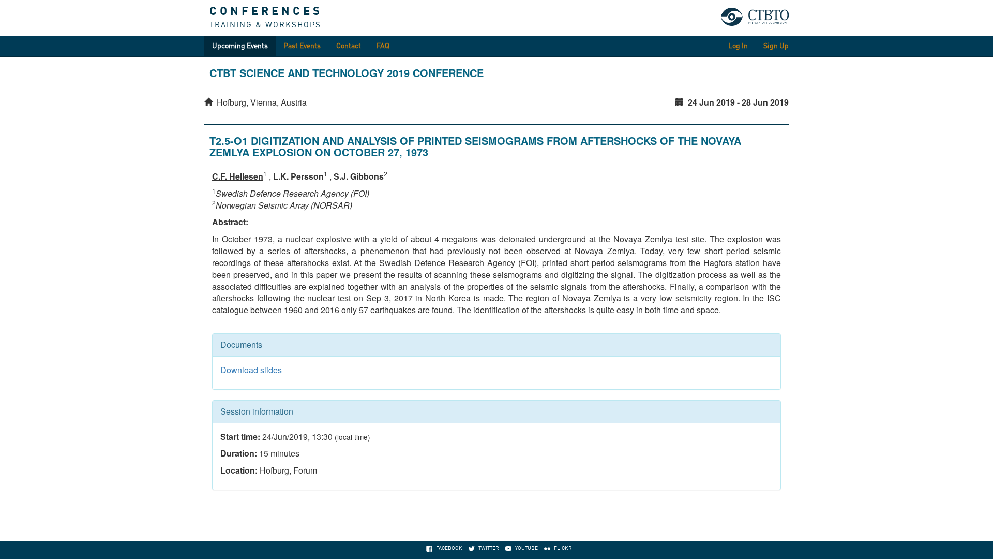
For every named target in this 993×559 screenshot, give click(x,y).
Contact (348, 46)
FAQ (383, 46)
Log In (738, 46)
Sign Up (776, 46)
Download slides (251, 370)
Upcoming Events (240, 46)
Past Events (302, 46)
